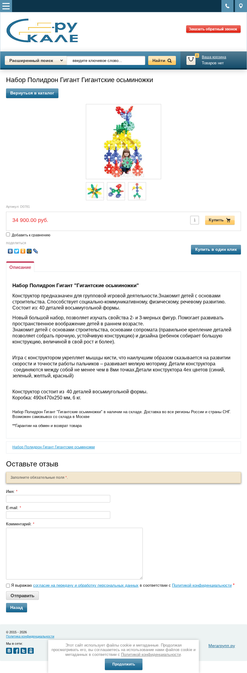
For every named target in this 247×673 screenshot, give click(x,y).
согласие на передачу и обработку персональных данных (86, 585)
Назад (16, 607)
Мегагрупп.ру (221, 645)
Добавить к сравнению (30, 235)
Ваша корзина (214, 57)
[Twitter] (17, 251)
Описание (20, 267)
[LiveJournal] (36, 251)
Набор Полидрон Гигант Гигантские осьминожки (53, 447)
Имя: (11, 491)
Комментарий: (20, 524)
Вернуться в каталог (32, 93)
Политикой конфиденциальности (202, 585)
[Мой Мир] (29, 251)
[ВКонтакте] (10, 251)
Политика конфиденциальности (30, 636)
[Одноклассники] (23, 251)
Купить (216, 219)
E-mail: (13, 508)
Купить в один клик (216, 249)
